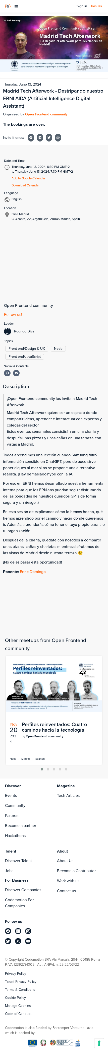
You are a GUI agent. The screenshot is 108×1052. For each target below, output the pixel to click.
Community (15, 805)
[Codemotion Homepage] (8, 6)
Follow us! (13, 314)
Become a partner (20, 825)
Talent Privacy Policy (20, 981)
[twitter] (8, 941)
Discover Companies (23, 890)
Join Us (96, 6)
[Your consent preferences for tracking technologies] (99, 1043)
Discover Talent (18, 861)
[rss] (18, 941)
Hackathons (15, 835)
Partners (12, 815)
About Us (65, 861)
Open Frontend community (46, 114)
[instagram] (28, 931)
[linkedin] (18, 931)
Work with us (68, 881)
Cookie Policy (15, 997)
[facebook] (8, 931)
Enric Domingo (32, 572)
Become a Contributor (76, 871)
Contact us (66, 891)
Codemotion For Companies (19, 903)
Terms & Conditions (20, 989)
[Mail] (16, 373)
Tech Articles (68, 795)
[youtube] (28, 941)
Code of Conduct (18, 1013)
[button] (42, 769)
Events (11, 795)
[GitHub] (7, 373)
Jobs (9, 871)
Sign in (82, 6)
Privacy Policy (15, 973)
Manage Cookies (18, 1005)
